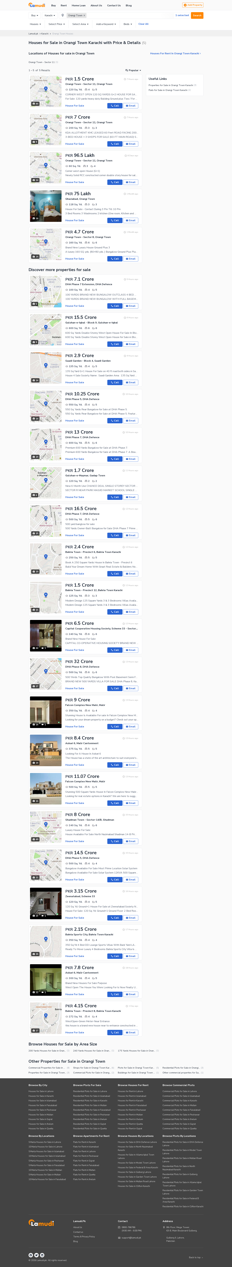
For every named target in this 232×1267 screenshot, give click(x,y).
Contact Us (114, 5)
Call (116, 105)
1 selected (182, 15)
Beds (126, 24)
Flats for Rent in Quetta (84, 1174)
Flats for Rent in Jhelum (84, 1179)
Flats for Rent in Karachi (84, 1142)
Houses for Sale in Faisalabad (43, 1105)
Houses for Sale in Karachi (41, 1096)
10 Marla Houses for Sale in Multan (45, 1170)
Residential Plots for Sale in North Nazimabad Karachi (179, 1168)
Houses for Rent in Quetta (130, 1123)
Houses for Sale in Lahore (41, 1091)
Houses (34, 24)
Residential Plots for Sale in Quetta (90, 1128)
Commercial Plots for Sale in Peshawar (181, 1114)
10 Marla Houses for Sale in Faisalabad (47, 1179)
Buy (53, 5)
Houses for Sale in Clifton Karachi (134, 1186)
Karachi (48, 15)
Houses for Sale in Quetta (41, 1128)
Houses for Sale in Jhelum (41, 1123)
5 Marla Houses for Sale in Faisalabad (47, 1165)
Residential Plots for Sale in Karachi (90, 1100)
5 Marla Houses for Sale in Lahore (45, 1142)
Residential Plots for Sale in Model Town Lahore (182, 1152)
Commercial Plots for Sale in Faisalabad (181, 1109)
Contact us (78, 1232)
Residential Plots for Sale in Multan (90, 1105)
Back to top (195, 1257)
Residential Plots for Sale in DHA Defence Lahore (183, 1144)
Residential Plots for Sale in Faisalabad (91, 1109)
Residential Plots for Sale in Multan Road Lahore (182, 1160)
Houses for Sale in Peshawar (42, 1109)
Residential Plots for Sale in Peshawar (91, 1114)
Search (197, 15)
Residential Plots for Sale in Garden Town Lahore (183, 1192)
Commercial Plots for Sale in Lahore (180, 1091)
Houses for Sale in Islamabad (43, 1100)
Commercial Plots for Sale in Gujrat (179, 1123)
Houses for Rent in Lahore (130, 1091)
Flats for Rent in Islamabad (86, 1146)
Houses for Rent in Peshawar (132, 1109)
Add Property (194, 4)
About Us (96, 5)
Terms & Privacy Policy (84, 1236)
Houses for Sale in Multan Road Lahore (136, 1181)
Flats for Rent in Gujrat (84, 1160)
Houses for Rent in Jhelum (130, 1119)
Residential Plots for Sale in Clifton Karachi (183, 1206)
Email (132, 105)
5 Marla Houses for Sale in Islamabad (46, 1151)
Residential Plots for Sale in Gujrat (89, 1123)
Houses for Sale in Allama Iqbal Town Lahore (136, 1156)
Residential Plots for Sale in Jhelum (90, 1119)
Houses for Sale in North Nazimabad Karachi (135, 1148)
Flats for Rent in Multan (84, 1170)
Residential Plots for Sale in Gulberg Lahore (180, 1176)
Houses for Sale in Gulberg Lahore (134, 1172)
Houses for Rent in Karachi (130, 1100)
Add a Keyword (104, 24)
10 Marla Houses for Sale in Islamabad (47, 1156)
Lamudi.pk (33, 33)
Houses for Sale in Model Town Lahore (137, 1162)
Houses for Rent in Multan (130, 1114)
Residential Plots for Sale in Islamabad (91, 1096)
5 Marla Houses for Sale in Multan (45, 1174)
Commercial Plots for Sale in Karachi (180, 1100)
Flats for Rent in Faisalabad (86, 1165)
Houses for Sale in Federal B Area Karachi (138, 1167)
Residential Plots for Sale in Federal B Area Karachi (181, 1200)
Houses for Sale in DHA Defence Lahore (137, 1142)
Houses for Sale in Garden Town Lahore (137, 1176)
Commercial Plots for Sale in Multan (179, 1105)
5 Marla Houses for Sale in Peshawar (46, 1160)
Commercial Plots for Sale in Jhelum (180, 1119)
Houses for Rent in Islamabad (132, 1096)
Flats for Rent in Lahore (84, 1151)
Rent (64, 5)
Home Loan (79, 5)
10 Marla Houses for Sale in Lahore (45, 1146)
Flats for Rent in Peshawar (85, 1156)
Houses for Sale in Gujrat (40, 1119)
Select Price (55, 24)
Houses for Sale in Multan (41, 1114)
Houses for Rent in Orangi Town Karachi (174, 53)
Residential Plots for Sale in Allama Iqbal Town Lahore (182, 1184)
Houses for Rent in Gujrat (130, 1128)
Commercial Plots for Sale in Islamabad (181, 1096)
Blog (129, 5)
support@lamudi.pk (131, 1237)
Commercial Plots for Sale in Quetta (179, 1128)
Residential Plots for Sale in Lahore (90, 1091)
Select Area (79, 24)
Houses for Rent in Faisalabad (132, 1105)
